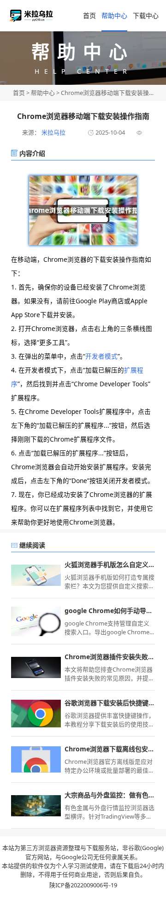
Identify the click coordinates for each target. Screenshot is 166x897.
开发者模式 (101, 356)
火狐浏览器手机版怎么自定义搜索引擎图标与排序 (110, 564)
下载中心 (146, 15)
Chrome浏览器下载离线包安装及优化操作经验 (110, 748)
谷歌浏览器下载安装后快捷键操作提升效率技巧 (110, 702)
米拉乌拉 (52, 132)
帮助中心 (114, 15)
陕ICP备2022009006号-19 (83, 885)
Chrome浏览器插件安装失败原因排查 (110, 656)
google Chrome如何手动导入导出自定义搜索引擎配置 (110, 610)
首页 (19, 93)
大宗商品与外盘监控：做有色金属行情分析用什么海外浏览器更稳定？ (110, 795)
